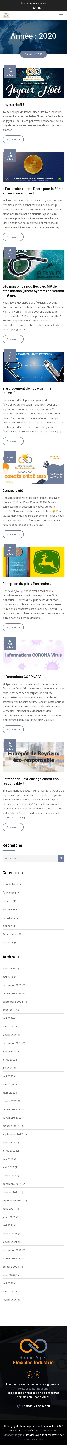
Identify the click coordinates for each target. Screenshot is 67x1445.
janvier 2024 (10, 1034)
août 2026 (9, 968)
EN (55, 1430)
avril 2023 (8, 1084)
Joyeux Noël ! (13, 105)
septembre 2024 (13, 1001)
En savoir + (13, 139)
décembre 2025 (12, 985)
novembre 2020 (12, 1258)
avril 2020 (8, 1291)
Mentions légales (14, 1435)
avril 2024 (8, 1026)
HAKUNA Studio (33, 1439)
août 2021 (9, 1208)
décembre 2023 (12, 1043)
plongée (7, 925)
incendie (7, 901)
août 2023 (9, 1051)
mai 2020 (8, 1283)
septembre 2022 (13, 1134)
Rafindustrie (10, 934)
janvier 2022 (10, 1175)
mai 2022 (8, 1159)
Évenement (9, 892)
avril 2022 (8, 1167)
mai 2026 (8, 976)
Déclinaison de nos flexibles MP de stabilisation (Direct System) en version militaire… (33, 290)
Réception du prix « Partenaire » (27, 584)
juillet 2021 (9, 1217)
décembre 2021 (12, 1183)
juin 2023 (8, 1068)
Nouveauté (9, 909)
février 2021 (10, 1233)
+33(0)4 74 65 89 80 (35, 3)
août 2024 (9, 1010)
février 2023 (10, 1101)
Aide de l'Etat (10, 884)
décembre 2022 (12, 1109)
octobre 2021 (11, 1192)
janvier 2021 (10, 1241)
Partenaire (9, 917)
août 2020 (9, 1275)
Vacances (8, 942)
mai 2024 (8, 1018)
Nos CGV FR (43, 1430)
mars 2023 (9, 1092)
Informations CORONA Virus (25, 677)
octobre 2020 (11, 1266)
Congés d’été (13, 491)
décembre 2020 (12, 1250)
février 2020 (10, 1299)
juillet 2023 (9, 1059)
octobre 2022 (11, 1125)
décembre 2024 (12, 993)
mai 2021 (8, 1225)
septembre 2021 (13, 1200)
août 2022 (9, 1142)
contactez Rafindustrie (33, 1388)
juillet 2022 (9, 1150)
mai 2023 (8, 1076)
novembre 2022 (12, 1117)
